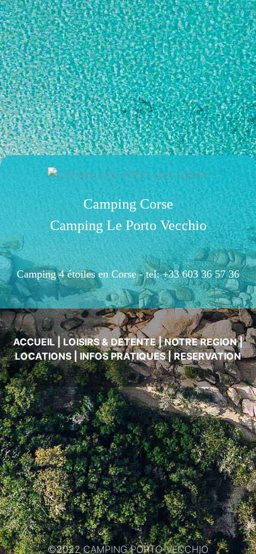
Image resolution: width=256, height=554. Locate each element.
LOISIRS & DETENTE (109, 342)
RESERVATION (207, 356)
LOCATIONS (43, 356)
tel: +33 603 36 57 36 (192, 274)
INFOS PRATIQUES (123, 356)
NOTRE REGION (200, 342)
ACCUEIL (34, 342)
